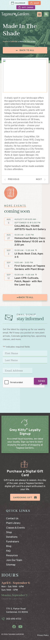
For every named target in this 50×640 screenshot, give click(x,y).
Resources (12, 555)
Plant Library (13, 523)
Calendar (14, 41)
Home (5, 41)
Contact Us (12, 518)
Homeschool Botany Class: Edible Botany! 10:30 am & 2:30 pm (29, 242)
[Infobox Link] (25, 437)
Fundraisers (12, 541)
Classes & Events (15, 527)
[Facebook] (14, 626)
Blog (8, 546)
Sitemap (10, 564)
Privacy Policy (43, 635)
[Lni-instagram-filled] (8, 626)
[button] (39, 14)
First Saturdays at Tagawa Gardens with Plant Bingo (29, 267)
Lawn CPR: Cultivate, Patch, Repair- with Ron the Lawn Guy (28, 281)
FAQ (8, 551)
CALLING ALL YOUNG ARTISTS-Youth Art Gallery (30, 228)
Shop (9, 532)
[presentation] (24, 382)
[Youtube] (20, 626)
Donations (11, 537)
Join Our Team (14, 560)
